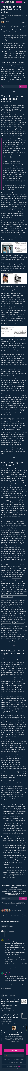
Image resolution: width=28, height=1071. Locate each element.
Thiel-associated (18, 574)
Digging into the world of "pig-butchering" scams (9, 1006)
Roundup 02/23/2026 (6, 1019)
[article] (14, 1005)
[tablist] (7, 926)
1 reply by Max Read (11, 968)
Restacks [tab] (11, 926)
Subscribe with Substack (15, 1056)
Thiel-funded (16, 578)
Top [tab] (3, 995)
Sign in (25, 2)
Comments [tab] (4, 926)
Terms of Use (21, 902)
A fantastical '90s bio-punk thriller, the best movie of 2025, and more (10, 1015)
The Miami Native (6, 557)
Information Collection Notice (16, 903)
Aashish (6, 973)
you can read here (7, 474)
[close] (23, 1026)
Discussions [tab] (12, 995)
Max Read (7, 21)
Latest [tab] (6, 995)
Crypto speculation (7, 621)
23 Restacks (19, 910)
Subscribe (19, 2)
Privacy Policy (19, 1062)
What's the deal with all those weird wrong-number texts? (10, 1001)
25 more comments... (6, 988)
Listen (24, 22)
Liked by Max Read (10, 974)
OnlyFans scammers (18, 623)
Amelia (6, 940)
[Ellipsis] (26, 940)
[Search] (25, 995)
